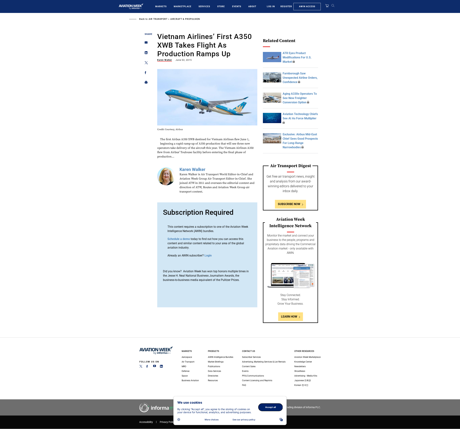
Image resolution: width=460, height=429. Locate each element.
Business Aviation (190, 380)
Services (204, 6)
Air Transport (158, 19)
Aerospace (187, 357)
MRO (184, 366)
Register (286, 6)
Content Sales (249, 366)
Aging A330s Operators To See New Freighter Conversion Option (300, 98)
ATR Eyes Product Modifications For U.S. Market (297, 57)
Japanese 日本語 (302, 380)
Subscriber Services (251, 357)
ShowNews (299, 371)
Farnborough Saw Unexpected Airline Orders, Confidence (300, 78)
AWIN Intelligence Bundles (220, 357)
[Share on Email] (145, 43)
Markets (161, 6)
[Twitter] (140, 367)
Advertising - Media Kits (305, 376)
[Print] (145, 83)
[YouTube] (154, 367)
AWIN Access (307, 6)
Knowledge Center (303, 362)
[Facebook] (147, 367)
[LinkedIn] (161, 367)
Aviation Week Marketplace (307, 357)
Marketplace (182, 6)
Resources (213, 380)
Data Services (214, 371)
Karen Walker (164, 60)
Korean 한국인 (301, 385)
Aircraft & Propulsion (185, 19)
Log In (271, 6)
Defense (185, 371)
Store (221, 6)
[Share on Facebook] (145, 73)
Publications (214, 366)
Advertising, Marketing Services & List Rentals (264, 362)
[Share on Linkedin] (145, 53)
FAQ (244, 385)
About (252, 6)
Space (185, 376)
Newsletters (300, 366)
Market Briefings (216, 362)
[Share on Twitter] (145, 63)
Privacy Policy (167, 422)
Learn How (289, 316)
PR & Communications (253, 376)
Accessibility (146, 422)
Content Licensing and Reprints (257, 380)
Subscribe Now (289, 204)
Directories (213, 376)
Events (236, 6)
